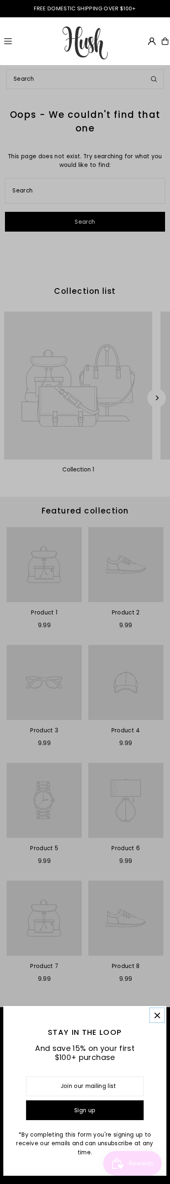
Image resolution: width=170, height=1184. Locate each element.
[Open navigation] (29, 41)
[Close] (157, 1015)
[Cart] (165, 41)
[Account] (152, 41)
